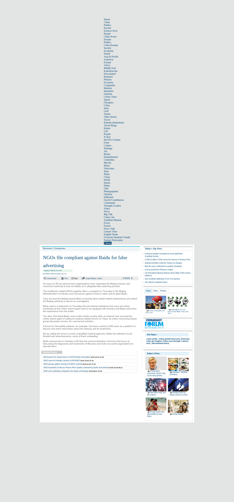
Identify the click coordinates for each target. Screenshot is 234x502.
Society (107, 28)
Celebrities (109, 159)
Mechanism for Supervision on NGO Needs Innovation (66, 357)
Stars (106, 108)
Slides (107, 185)
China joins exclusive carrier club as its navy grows (156, 373)
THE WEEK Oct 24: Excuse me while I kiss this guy (178, 311)
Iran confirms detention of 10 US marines (162, 279)
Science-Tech (110, 30)
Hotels (107, 128)
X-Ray (107, 137)
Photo (107, 174)
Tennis (107, 114)
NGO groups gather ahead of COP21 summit (62, 364)
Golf (106, 111)
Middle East (110, 68)
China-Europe (111, 45)
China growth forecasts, (170, 339)
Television (109, 168)
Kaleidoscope (110, 71)
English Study (111, 234)
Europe (107, 39)
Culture (107, 145)
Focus (107, 223)
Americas (108, 59)
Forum (107, 225)
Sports (107, 99)
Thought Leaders (112, 205)
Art (105, 151)
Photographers (111, 191)
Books (107, 154)
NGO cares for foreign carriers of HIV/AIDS (61, 360)
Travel (107, 119)
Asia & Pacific (111, 56)
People (107, 33)
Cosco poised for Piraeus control (159, 270)
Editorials (108, 197)
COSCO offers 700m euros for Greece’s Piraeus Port (167, 259)
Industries (108, 91)
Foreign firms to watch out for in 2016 (179, 393)
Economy (108, 51)
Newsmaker (110, 73)
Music (107, 165)
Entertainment (111, 157)
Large (87, 278)
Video (107, 208)
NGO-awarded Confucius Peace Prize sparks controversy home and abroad (76, 367)
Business (108, 76)
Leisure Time (110, 231)
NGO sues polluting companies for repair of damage (65, 371)
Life (106, 131)
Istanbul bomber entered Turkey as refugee (163, 263)
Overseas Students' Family (117, 237)
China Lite (109, 217)
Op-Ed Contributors (114, 200)
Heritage (108, 148)
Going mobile (178, 414)
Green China (110, 96)
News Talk (109, 228)
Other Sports (110, 116)
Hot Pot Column (112, 139)
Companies (109, 85)
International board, (160, 343)
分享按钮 (126, 278)
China (107, 22)
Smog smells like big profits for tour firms (155, 414)
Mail (75, 278)
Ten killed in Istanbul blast (156, 282)
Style (106, 171)
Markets (108, 88)
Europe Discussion (113, 240)
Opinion (108, 94)
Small (99, 278)
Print (66, 278)
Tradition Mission (112, 220)
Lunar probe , (152, 339)
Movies (107, 162)
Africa (107, 65)
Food (106, 142)
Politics (107, 25)
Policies (108, 79)
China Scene (110, 36)
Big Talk (108, 214)
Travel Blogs (110, 125)
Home (107, 19)
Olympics (108, 102)
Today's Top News (153, 248)
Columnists (109, 202)
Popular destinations (114, 122)
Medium (93, 278)
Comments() (51, 278)
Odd (106, 188)
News (107, 211)
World (107, 53)
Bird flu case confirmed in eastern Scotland (163, 266)
